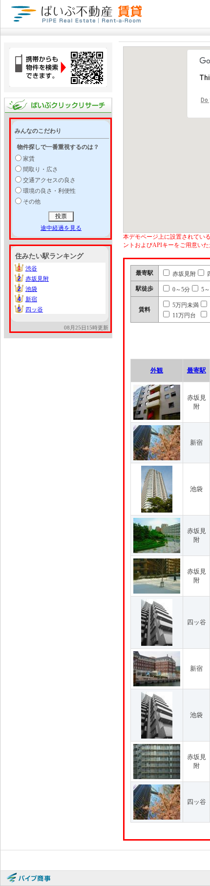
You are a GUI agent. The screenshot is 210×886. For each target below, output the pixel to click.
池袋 (31, 289)
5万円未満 (185, 305)
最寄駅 (196, 370)
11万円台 (183, 315)
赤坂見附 (37, 278)
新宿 (31, 299)
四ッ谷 (34, 309)
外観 (156, 370)
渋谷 (31, 268)
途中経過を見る (61, 228)
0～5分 (180, 289)
